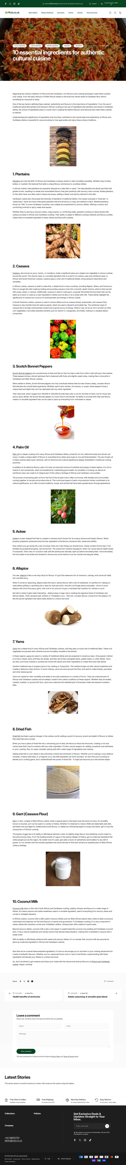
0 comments (109, 981)
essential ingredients (52, 45)
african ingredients (19, 45)
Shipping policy (36, 1159)
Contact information (10, 1161)
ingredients (79, 45)
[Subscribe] (107, 1126)
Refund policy (8, 1159)
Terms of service (26, 1159)
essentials (67, 45)
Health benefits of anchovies (26, 996)
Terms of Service (68, 1056)
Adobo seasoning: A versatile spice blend (87, 996)
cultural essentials (36, 45)
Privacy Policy (55, 1056)
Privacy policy (16, 1159)
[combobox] (94, 3)
